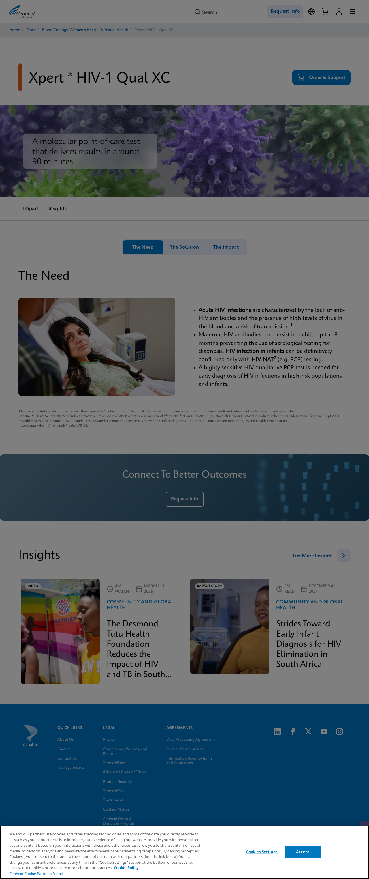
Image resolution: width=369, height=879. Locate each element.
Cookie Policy (126, 867)
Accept (302, 851)
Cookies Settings (262, 851)
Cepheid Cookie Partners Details (36, 873)
